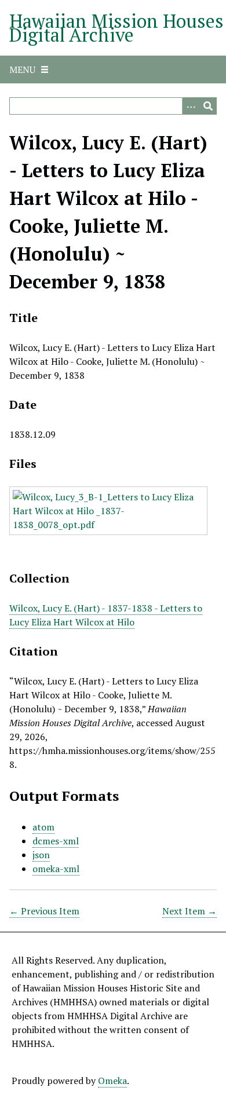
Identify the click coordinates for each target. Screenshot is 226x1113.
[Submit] (208, 106)
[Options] (190, 106)
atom (43, 827)
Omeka (112, 1080)
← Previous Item (44, 911)
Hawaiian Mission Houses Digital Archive (116, 28)
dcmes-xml (55, 840)
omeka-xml (55, 868)
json (41, 854)
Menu (22, 69)
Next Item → (189, 911)
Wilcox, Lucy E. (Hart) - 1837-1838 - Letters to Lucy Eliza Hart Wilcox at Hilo (105, 615)
